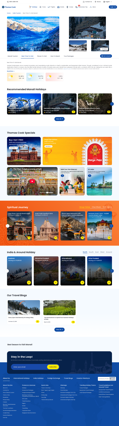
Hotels (62, 7)
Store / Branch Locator (8, 392)
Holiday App (44, 395)
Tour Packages (69, 56)
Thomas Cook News (8, 408)
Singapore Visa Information (29, 413)
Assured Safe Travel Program (106, 389)
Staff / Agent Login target (47, 390)
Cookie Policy (6, 413)
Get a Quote (107, 56)
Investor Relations (7, 415)
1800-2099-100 (13, 2)
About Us (5, 388)
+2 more (104, 49)
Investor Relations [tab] (83, 378)
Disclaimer (5, 397)
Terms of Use (6, 395)
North (85, 252)
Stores (99, 2)
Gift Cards (24, 398)
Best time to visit (27, 56)
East (97, 252)
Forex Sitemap (64, 390)
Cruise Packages (84, 388)
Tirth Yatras (107, 207)
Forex (44, 7)
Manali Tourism (13, 56)
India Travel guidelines (104, 397)
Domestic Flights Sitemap (67, 397)
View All (58, 119)
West (102, 252)
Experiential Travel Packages (87, 390)
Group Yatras (84, 207)
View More (12, 148)
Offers (42, 392)
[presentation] (7, 104)
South (91, 252)
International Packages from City (68, 395)
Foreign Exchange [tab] (53, 378)
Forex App (43, 397)
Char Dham (96, 207)
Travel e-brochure (45, 388)
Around (109, 252)
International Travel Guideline (106, 394)
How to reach (55, 56)
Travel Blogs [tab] (68, 378)
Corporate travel (26, 410)
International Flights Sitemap (67, 399)
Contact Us (88, 2)
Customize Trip (82, 7)
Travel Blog (25, 408)
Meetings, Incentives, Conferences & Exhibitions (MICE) (30, 395)
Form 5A (5, 417)
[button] (45, 162)
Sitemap (62, 388)
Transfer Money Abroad (47, 399)
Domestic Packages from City (68, 392)
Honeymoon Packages (27, 390)
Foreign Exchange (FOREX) (28, 392)
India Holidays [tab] (38, 378)
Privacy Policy (6, 399)
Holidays (24, 388)
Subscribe (53, 367)
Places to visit (42, 56)
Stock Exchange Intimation (9, 410)
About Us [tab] (6, 378)
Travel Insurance (26, 401)
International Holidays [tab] (21, 378)
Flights (53, 7)
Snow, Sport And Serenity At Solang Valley (20, 317)
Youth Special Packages (86, 392)
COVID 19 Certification (104, 392)
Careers (5, 402)
